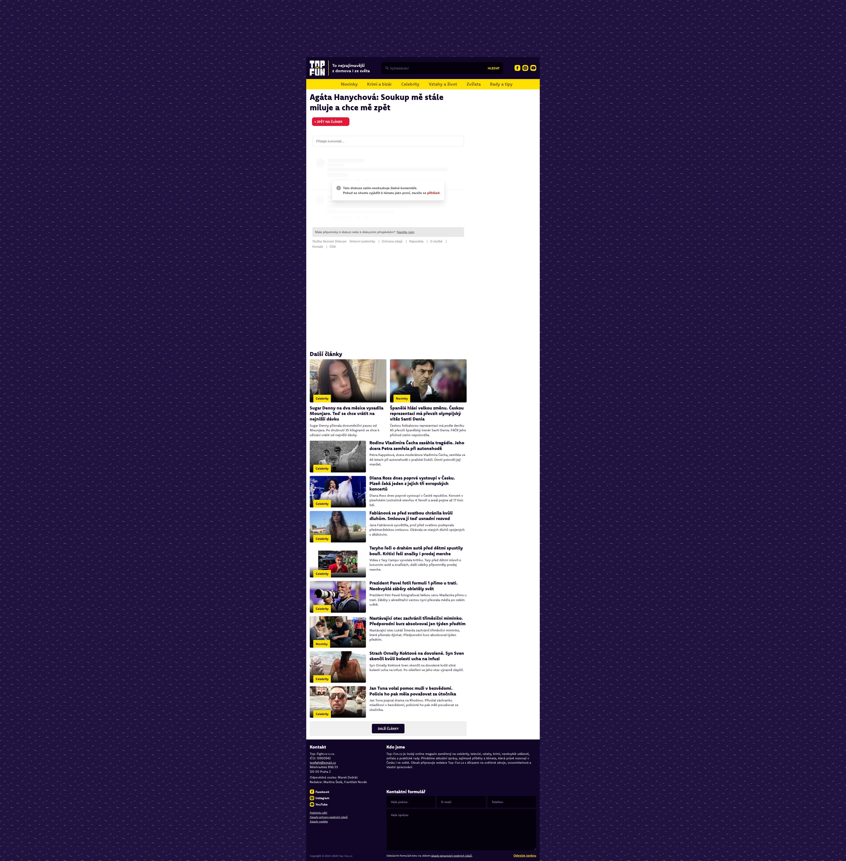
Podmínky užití (318, 812)
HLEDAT (494, 68)
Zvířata (474, 84)
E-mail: (446, 802)
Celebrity (410, 84)
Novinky (349, 84)
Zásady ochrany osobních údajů (329, 817)
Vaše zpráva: (400, 815)
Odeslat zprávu (525, 855)
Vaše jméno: (399, 802)
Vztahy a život (443, 84)
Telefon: (497, 802)
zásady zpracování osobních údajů (451, 855)
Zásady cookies (319, 821)
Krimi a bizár (379, 84)
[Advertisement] (388, 300)
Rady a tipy (501, 84)
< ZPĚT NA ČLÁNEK (328, 122)
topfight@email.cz (323, 763)
